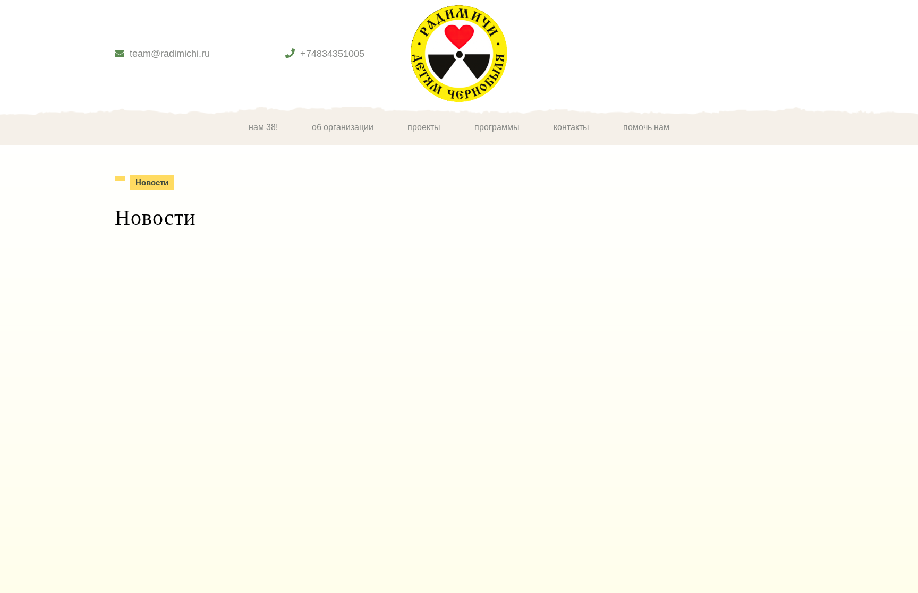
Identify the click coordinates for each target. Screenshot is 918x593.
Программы (497, 127)
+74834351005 (332, 53)
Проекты (423, 127)
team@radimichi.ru (170, 53)
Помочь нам (646, 127)
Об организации (342, 127)
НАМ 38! (263, 127)
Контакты (571, 127)
